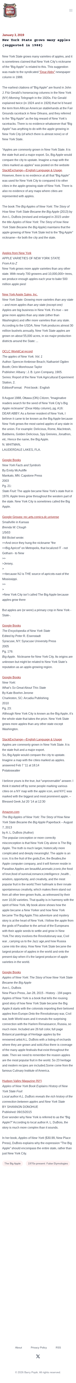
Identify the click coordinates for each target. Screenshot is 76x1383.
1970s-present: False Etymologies (48, 1163)
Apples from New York (16, 253)
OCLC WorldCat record (17, 351)
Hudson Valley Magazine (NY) (22, 1081)
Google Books (11, 460)
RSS (58, 1347)
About (18, 1347)
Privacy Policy (39, 1347)
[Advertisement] (38, 1207)
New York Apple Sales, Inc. (20, 294)
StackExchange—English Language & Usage (32, 170)
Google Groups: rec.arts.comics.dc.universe (30, 517)
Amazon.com (10, 811)
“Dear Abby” (47, 72)
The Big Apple (12, 1163)
